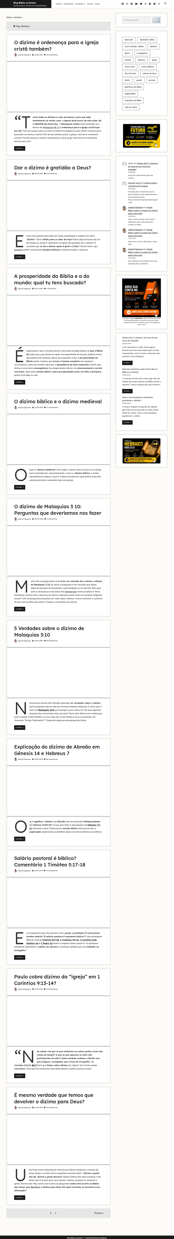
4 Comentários (51, 174)
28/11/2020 (38, 288)
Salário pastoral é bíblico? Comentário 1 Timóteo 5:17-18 (58, 902)
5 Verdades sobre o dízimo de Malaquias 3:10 (58, 672)
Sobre (97, 4)
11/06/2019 (38, 1107)
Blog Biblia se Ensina (25, 3)
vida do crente (131, 107)
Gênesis (128, 60)
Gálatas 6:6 (32, 943)
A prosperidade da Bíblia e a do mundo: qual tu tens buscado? (58, 320)
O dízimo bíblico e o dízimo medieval (58, 401)
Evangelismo (142, 53)
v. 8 (69, 138)
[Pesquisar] (156, 20)
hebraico (141, 60)
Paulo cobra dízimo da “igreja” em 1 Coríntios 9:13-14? (58, 1021)
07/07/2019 (38, 989)
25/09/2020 (38, 407)
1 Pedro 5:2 (47, 943)
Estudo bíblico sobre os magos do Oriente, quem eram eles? (143, 210)
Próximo (98, 1213)
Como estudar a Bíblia (134, 46)
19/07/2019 (38, 871)
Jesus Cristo (130, 67)
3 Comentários (51, 519)
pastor (139, 80)
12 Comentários (52, 407)
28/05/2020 (38, 519)
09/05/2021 (38, 174)
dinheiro (153, 46)
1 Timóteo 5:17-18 (49, 940)
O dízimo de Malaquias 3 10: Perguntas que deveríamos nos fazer (58, 550)
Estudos (59, 4)
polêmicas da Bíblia (133, 87)
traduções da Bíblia (133, 100)
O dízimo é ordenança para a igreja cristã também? (58, 86)
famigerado (71, 591)
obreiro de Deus (149, 73)
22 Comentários (52, 1107)
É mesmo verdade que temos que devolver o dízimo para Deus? (58, 1139)
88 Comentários (52, 759)
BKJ (34, 1065)
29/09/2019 (38, 759)
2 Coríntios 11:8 (88, 940)
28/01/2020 (38, 641)
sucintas (18, 249)
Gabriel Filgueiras (24, 55)
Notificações (68, 4)
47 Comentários (52, 871)
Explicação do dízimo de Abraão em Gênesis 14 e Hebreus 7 (58, 791)
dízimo (127, 53)
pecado (152, 80)
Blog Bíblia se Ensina (74, 1238)
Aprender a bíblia (147, 40)
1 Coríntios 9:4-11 (69, 940)
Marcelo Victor (134, 183)
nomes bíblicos (147, 67)
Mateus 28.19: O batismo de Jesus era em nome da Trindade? (143, 166)
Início (9, 17)
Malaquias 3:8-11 (51, 127)
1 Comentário (51, 288)
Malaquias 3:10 (46, 710)
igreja (154, 60)
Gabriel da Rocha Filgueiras (96, 1238)
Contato (90, 4)
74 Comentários (52, 989)
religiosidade (130, 94)
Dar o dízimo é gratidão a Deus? (52, 168)
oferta (127, 80)
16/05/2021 (38, 55)
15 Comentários (52, 55)
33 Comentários (52, 641)
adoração (129, 40)
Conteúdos (79, 4)
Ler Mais (20, 149)
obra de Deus (130, 73)
